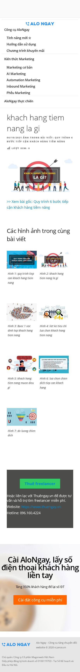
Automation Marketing (23, 80)
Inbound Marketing (21, 86)
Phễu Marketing (18, 93)
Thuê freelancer (40, 483)
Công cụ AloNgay (17, 30)
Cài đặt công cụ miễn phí (40, 600)
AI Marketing (16, 74)
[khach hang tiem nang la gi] (40, 175)
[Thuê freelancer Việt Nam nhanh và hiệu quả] (16, 647)
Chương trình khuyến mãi (25, 51)
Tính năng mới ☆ (19, 38)
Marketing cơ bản (19, 67)
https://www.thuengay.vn (41, 506)
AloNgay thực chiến (18, 101)
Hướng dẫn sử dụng (21, 44)
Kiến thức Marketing (19, 59)
